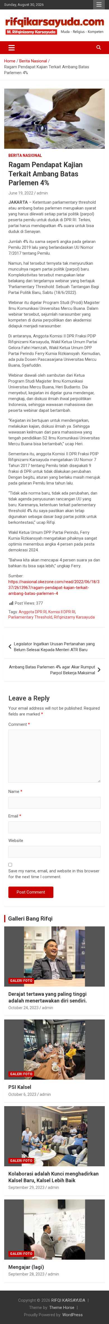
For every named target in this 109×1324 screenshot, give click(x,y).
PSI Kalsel (19, 1087)
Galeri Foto (21, 981)
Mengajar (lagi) (26, 1267)
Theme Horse (61, 1307)
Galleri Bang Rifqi (30, 918)
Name (15, 791)
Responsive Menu (99, 4)
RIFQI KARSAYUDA (68, 1300)
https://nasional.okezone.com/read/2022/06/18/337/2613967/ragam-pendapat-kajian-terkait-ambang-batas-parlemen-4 (53, 587)
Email (14, 816)
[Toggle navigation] (11, 47)
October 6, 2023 (22, 1094)
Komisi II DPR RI (61, 612)
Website (15, 840)
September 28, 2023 (26, 1274)
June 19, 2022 (20, 193)
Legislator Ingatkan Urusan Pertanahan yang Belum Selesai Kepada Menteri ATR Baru (54, 646)
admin (42, 193)
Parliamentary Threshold (30, 617)
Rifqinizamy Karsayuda (74, 617)
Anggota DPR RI (33, 612)
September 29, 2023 (26, 1187)
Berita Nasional (25, 155)
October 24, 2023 (23, 1008)
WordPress (72, 1314)
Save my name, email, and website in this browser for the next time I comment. (53, 873)
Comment (19, 724)
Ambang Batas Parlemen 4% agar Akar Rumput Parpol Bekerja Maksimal (52, 670)
